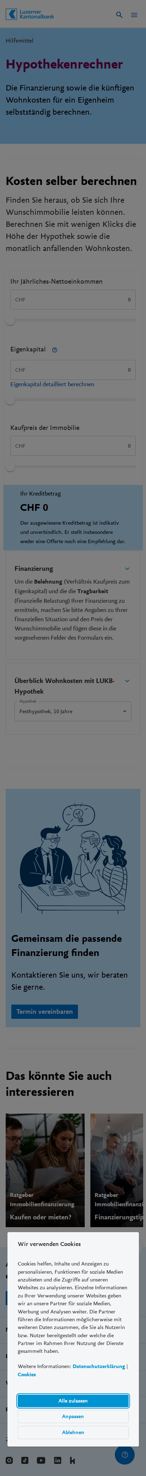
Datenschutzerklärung (99, 1367)
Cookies (27, 1375)
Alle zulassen (73, 1401)
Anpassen (73, 1416)
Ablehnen (73, 1432)
